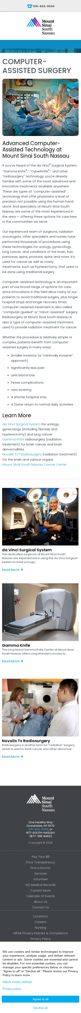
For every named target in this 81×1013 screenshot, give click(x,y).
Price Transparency (40, 862)
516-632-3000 (43, 6)
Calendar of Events (40, 896)
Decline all (40, 1008)
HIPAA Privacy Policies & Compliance (40, 933)
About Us (40, 902)
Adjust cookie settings (17, 982)
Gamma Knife (13, 439)
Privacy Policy (40, 939)
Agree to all (40, 999)
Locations (40, 916)
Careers (40, 922)
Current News (40, 890)
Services (40, 873)
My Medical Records (41, 885)
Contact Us (40, 907)
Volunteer (40, 879)
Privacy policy (12, 988)
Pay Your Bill (40, 856)
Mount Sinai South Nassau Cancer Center (34, 464)
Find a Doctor (40, 868)
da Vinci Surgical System (21, 424)
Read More (10, 570)
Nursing (40, 927)
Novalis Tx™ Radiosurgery (22, 454)
